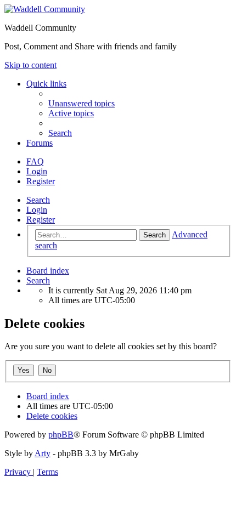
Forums (39, 142)
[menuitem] (81, 103)
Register (40, 219)
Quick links (46, 83)
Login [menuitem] (36, 171)
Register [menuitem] (40, 181)
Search (38, 200)
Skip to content (30, 65)
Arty (42, 453)
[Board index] (44, 9)
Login (36, 209)
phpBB (61, 434)
